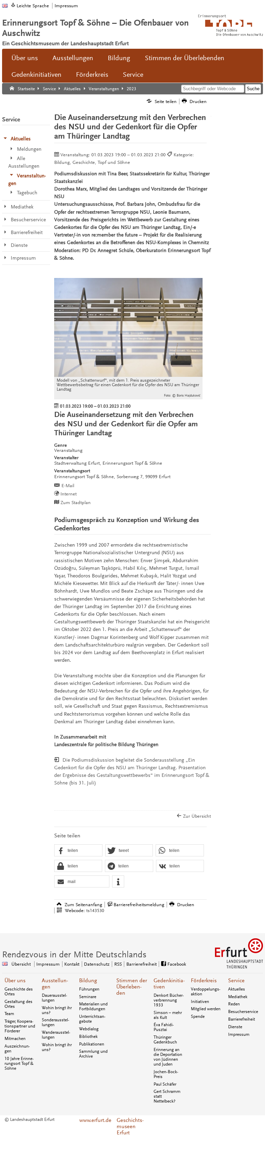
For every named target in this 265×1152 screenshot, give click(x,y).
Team (9, 1013)
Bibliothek (88, 1036)
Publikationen (91, 1044)
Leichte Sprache (33, 5)
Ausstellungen (72, 58)
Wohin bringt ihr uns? (57, 1010)
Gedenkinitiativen (36, 74)
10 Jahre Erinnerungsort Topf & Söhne (19, 1063)
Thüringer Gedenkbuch (165, 1039)
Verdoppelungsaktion (205, 991)
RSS (118, 964)
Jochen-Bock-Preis (166, 1074)
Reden (234, 1004)
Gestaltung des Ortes (18, 1004)
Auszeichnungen (17, 1048)
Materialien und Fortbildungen (93, 1006)
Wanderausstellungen (56, 1035)
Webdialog (89, 1028)
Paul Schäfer (165, 1084)
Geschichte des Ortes (18, 991)
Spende (198, 1016)
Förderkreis (92, 74)
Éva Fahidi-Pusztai (164, 1027)
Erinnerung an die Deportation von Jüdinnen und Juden (168, 1057)
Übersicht (21, 964)
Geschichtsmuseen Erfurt (130, 1126)
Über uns (24, 58)
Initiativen (200, 1001)
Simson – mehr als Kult (168, 1015)
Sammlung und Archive (93, 1054)
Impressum (66, 5)
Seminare (87, 996)
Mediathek (237, 996)
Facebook (176, 964)
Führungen (89, 989)
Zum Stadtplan (75, 502)
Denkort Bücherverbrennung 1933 (169, 1000)
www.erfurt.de (95, 1120)
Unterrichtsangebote (92, 1019)
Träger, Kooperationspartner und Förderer (19, 1026)
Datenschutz (96, 964)
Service (133, 74)
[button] (78, 851)
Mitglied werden (205, 1008)
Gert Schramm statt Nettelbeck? (167, 1096)
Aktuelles (236, 989)
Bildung (119, 58)
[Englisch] (5, 6)
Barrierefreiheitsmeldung (139, 904)
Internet (68, 493)
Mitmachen (15, 1038)
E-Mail (67, 485)
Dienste (235, 1026)
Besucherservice (243, 1011)
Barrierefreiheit (141, 964)
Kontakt (71, 964)
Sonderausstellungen (55, 1022)
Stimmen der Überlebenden (184, 58)
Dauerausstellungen (54, 998)
